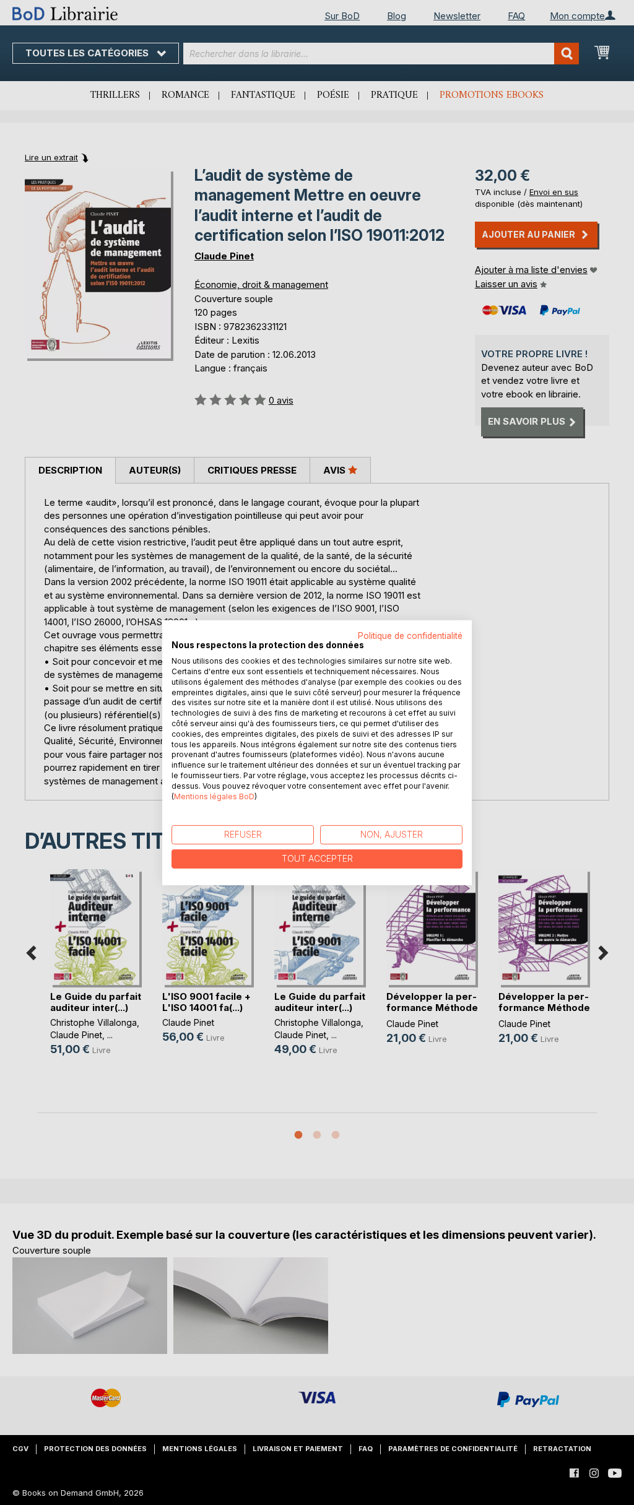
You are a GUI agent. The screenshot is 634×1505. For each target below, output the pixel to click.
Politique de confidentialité (410, 635)
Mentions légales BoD (214, 795)
